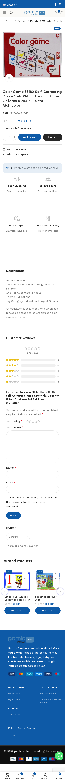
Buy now (52, 137)
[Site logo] (34, 12)
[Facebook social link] (56, 4)
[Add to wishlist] (25, 586)
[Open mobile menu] (4, 12)
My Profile (14, 693)
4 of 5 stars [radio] (35, 421)
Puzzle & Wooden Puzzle (46, 21)
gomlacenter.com (25, 751)
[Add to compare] (25, 574)
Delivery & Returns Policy (50, 701)
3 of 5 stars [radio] (33, 421)
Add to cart (29, 137)
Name (11, 467)
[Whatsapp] (59, 756)
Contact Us (14, 714)
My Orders (14, 699)
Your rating (14, 421)
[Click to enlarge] (9, 78)
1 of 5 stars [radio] (27, 421)
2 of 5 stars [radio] (30, 421)
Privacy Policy (48, 693)
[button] (17, 610)
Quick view (25, 580)
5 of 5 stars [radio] (38, 421)
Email (11, 482)
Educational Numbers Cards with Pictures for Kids (17, 599)
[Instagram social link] (60, 4)
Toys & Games (17, 21)
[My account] (62, 12)
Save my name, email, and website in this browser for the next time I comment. (31, 502)
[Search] (11, 12)
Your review (14, 427)
